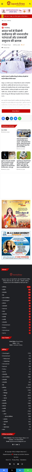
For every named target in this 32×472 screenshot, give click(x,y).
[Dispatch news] (16, 3)
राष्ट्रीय (3, 289)
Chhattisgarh (5, 300)
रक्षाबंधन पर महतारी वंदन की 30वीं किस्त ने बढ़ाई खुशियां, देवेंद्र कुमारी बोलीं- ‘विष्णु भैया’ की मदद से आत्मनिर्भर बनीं (24, 164)
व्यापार (3, 311)
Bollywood (7, 358)
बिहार (5, 424)
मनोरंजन (4, 303)
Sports (4, 333)
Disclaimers (23, 459)
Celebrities (6, 361)
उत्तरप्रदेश (4, 314)
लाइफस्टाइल (6, 427)
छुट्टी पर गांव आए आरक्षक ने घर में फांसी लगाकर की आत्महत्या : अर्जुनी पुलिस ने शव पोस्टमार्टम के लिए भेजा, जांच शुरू (8, 164)
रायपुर (5, 395)
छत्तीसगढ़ (9, 20)
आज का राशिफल (5, 297)
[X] (15, 445)
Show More (15, 111)
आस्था (5, 414)
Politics (4, 327)
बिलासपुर (5, 392)
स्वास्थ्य (5, 398)
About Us (8, 459)
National (4, 308)
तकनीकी (4, 316)
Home (4, 20)
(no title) (4, 130)
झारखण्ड (5, 419)
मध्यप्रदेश (4, 292)
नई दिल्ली (6, 421)
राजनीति (4, 319)
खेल (3, 295)
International (5, 330)
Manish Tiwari (7, 45)
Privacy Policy (15, 459)
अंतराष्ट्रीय (4, 306)
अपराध (5, 390)
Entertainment (6, 325)
